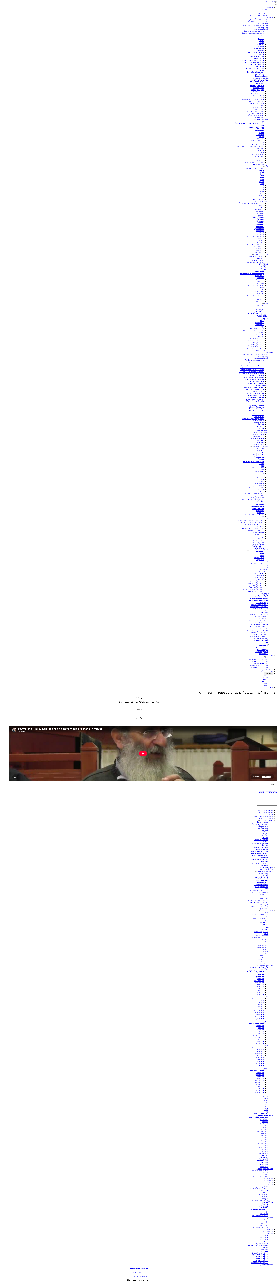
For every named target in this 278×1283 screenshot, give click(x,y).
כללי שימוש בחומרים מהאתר (258, 15)
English (265, 679)
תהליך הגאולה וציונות (257, 94)
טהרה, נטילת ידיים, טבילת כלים (257, 630)
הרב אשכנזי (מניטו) (262, 350)
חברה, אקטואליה (258, 92)
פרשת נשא (260, 1051)
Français (265, 677)
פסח (262, 125)
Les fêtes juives (259, 37)
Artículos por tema (257, 434)
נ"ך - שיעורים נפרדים (257, 199)
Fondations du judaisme (256, 52)
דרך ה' (262, 307)
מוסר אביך (260, 332)
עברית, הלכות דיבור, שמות (259, 605)
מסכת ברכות (260, 211)
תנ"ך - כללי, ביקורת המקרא (255, 168)
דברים (262, 178)
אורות (262, 321)
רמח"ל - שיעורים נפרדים (256, 313)
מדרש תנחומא (259, 209)
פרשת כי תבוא (259, 1084)
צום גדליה (261, 150)
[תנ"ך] (264, 166)
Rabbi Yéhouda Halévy (256, 64)
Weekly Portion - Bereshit (255, 393)
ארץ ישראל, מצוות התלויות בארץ (253, 99)
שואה (262, 97)
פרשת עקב (260, 1077)
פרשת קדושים (259, 1037)
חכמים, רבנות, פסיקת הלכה (259, 607)
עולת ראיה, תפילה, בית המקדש (253, 330)
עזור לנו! (265, 11)
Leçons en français (262, 29)
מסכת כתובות (259, 233)
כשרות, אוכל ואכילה (261, 628)
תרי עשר (261, 193)
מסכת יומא (260, 219)
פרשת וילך (260, 1088)
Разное (261, 428)
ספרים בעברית (263, 646)
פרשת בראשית (259, 973)
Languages (268, 673)
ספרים (271, 644)
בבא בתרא (260, 242)
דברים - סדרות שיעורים (256, 1071)
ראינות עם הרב (259, 471)
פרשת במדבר (259, 1049)
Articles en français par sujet (254, 360)
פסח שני (261, 133)
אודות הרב (269, 656)
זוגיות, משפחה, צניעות (257, 103)
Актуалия (260, 424)
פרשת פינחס (260, 1063)
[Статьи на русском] (254, 413)
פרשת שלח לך (259, 1055)
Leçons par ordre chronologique (253, 33)
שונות (262, 473)
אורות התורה (259, 325)
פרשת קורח (260, 1057)
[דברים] (263, 1069)
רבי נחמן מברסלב (262, 315)
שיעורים (270, 17)
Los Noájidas (259, 442)
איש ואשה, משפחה (257, 468)
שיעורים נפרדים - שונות (260, 80)
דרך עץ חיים (260, 311)
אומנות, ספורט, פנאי (257, 113)
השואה (261, 464)
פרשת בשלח (260, 1006)
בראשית (261, 170)
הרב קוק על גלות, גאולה (256, 587)
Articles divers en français (255, 383)
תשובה (262, 452)
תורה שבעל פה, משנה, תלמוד (258, 550)
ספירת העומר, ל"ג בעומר (256, 127)
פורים (262, 517)
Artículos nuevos (258, 436)
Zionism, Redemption (256, 407)
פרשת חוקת (260, 1059)
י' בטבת (261, 158)
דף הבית (270, 7)
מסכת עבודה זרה (258, 246)
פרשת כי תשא (259, 1016)
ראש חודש (260, 477)
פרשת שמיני (260, 1030)
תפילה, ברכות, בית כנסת (260, 609)
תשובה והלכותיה (258, 88)
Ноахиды (260, 426)
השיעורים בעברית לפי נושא (259, 19)
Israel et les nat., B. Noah (259, 853)
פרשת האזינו (260, 1090)
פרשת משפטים (259, 1010)
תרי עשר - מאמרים (257, 546)
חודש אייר (260, 129)
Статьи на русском (261, 413)
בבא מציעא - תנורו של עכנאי (254, 240)
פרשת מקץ (260, 990)
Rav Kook (260, 70)
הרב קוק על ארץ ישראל (256, 346)
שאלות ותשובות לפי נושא (260, 597)
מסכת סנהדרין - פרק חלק (255, 244)
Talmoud (261, 50)
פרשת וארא (260, 1002)
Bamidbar (260, 45)
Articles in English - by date (254, 389)
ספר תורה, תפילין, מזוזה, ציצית (254, 109)
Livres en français (262, 648)
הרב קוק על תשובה (257, 342)
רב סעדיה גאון (263, 266)
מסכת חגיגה (260, 231)
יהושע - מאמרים (258, 532)
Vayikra (261, 43)
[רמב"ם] (263, 270)
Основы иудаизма (257, 423)
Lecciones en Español (260, 78)
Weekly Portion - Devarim (255, 401)
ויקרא (262, 174)
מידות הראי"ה (259, 577)
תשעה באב (260, 495)
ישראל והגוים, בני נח (257, 95)
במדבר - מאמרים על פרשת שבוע (253, 528)
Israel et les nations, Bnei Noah (253, 62)
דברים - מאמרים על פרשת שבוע (253, 530)
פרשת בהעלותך (259, 1053)
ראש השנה (260, 148)
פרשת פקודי (260, 1020)
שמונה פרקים (259, 272)
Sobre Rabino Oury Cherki (259, 665)
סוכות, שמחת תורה (257, 507)
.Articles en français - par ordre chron (251, 362)
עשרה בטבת (260, 511)
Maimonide (260, 66)
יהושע (262, 180)
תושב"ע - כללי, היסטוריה (255, 256)
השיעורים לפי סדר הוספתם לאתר (257, 21)
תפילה (266, 562)
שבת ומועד (264, 611)
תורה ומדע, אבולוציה (257, 86)
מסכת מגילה (260, 227)
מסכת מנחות (260, 250)
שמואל (262, 184)
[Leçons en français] (255, 29)
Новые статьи (259, 417)
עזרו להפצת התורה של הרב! (139, 1269)
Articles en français (261, 358)
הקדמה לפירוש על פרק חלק (259, 1188)
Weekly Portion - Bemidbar (254, 399)
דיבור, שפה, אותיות (257, 90)
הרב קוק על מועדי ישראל (255, 340)
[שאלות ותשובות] (261, 593)
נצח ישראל (260, 293)
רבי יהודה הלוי (263, 268)
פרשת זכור (264, 957)
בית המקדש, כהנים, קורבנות (254, 101)
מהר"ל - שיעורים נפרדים (256, 301)
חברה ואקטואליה (258, 454)
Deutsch (265, 685)
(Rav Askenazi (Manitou (255, 72)
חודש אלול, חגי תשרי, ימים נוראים (253, 499)
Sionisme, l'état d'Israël (256, 56)
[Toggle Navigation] (276, 4)
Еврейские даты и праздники (253, 419)
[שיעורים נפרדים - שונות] (252, 80)
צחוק (262, 470)
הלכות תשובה (259, 280)
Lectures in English (261, 76)
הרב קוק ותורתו (263, 571)
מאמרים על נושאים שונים (260, 446)
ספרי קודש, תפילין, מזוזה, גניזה (258, 632)
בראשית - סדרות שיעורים (255, 971)
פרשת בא (261, 1004)
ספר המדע (260, 278)
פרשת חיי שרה (259, 981)
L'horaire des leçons (257, 35)
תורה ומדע (260, 450)
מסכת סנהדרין (263, 1159)
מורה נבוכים (260, 283)
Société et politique (257, 58)
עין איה (261, 327)
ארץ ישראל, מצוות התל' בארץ (258, 891)
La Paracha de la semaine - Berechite (251, 366)
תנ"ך (266, 166)
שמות (262, 172)
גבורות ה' (261, 289)
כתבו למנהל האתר (139, 1272)
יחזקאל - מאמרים (258, 544)
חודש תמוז (260, 139)
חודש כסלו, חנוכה (258, 156)
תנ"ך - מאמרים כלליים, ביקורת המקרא (251, 520)
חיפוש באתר (264, 9)
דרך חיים (261, 297)
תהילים (261, 195)
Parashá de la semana (257, 438)
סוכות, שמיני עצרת (258, 154)
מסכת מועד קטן (259, 229)
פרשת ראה (260, 1079)
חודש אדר (265, 953)
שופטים (261, 182)
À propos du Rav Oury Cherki (257, 659)
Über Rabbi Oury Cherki (259, 667)
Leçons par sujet (262, 822)
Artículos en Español (261, 432)
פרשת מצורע (260, 1034)
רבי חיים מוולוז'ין (263, 317)
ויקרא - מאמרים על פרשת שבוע (253, 526)
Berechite (261, 39)
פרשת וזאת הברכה (258, 1092)
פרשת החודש (264, 963)
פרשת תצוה (260, 1014)
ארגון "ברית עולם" (267, 671)
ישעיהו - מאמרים (258, 540)
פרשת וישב (260, 988)
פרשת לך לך (260, 977)
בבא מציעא (264, 1155)
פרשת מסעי (260, 1067)
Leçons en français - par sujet (254, 31)
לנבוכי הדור (260, 336)
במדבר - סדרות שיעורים (256, 1047)
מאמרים (270, 352)
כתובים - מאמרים (258, 548)
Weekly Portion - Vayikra (255, 397)
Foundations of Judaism (256, 405)
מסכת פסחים (259, 215)
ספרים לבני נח (263, 654)
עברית (266, 675)
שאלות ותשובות (267, 593)
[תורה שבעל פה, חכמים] (252, 254)
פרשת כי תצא (259, 1082)
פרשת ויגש (260, 992)
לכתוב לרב (269, 669)
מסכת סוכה (260, 221)
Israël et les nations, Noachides (253, 377)
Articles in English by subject (254, 387)
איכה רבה (261, 207)
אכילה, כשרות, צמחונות (256, 107)
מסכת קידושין (259, 238)
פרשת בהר (260, 1041)
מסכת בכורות (259, 252)
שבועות (261, 137)
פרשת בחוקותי (259, 1043)
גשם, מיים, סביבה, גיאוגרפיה (254, 111)
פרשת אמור (260, 1039)
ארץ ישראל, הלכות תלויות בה (258, 614)
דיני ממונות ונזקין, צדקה (260, 634)
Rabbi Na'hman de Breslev (255, 68)
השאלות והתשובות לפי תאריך (258, 599)
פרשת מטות (260, 1065)
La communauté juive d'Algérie (253, 379)
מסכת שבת (260, 213)
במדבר (262, 176)
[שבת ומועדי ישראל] (255, 119)
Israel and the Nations (256, 409)
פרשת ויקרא (260, 1026)
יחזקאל (261, 191)
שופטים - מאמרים (258, 534)
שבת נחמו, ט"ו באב (257, 144)
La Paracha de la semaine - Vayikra (252, 370)
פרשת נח (261, 975)
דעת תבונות (260, 309)
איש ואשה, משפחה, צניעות (259, 624)
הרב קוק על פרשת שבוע (256, 338)
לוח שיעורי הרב (263, 23)
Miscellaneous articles (256, 411)
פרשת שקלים (264, 955)
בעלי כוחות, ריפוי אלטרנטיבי (259, 636)
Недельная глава (258, 421)
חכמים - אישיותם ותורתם (255, 262)
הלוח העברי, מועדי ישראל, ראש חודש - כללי (249, 123)
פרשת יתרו (260, 1008)
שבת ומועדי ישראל (262, 119)
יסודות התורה (259, 448)
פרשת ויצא (260, 985)
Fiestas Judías (259, 440)
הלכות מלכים (259, 282)
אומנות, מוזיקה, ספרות (261, 640)
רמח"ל (266, 303)
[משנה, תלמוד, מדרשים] (257, 1116)
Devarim (261, 47)
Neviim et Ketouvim (257, 49)
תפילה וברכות (263, 264)
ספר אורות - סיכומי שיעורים (255, 573)
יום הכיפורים (260, 152)
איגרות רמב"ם (259, 276)
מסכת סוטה (260, 235)
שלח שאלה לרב (263, 595)
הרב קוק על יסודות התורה (255, 583)
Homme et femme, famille (259, 851)
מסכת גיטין (264, 1151)
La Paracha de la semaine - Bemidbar (251, 372)
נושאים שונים (259, 117)
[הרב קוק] (262, 319)
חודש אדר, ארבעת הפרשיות (254, 515)
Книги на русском (261, 652)
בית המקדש (260, 458)
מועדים (266, 475)
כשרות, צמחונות (263, 898)
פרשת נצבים (260, 1086)
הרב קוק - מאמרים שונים (256, 591)
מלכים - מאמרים (258, 538)
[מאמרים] (266, 352)
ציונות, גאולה (264, 612)
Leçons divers (259, 74)
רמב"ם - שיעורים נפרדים (256, 285)
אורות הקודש (259, 323)
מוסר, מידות (260, 84)
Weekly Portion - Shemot (255, 395)
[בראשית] (262, 969)
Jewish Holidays (258, 391)
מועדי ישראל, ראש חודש (260, 914)
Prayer (262, 403)
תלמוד (262, 554)
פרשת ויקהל (260, 1018)
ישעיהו (262, 188)
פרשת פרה (264, 961)
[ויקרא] (264, 1022)
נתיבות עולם (260, 299)
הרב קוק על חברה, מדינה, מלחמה (253, 589)
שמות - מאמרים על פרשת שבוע (253, 524)
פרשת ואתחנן (259, 1075)
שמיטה (261, 460)
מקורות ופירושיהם (262, 603)
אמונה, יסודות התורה (257, 82)
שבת (262, 121)
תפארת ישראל (259, 291)
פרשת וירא (260, 979)
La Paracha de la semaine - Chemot (252, 368)
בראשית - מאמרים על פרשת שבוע (252, 522)
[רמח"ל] (263, 303)
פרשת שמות (260, 1000)
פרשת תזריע (260, 1032)
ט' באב (261, 142)
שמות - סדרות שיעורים (256, 998)
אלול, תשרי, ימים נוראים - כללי (258, 938)
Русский (265, 681)
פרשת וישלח (260, 987)
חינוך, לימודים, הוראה (261, 622)
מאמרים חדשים (263, 356)
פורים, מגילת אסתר (257, 164)
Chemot (261, 41)
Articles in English (262, 385)
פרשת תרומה (259, 1012)
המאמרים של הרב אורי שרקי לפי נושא (255, 354)
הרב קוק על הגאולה (257, 344)
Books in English (262, 650)
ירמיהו (262, 189)
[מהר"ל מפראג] (263, 1202)
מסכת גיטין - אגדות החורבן (255, 236)
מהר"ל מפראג (263, 287)
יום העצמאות (259, 131)
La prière (261, 54)
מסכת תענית (260, 225)
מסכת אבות (260, 248)
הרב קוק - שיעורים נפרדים (255, 348)
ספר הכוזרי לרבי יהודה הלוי (259, 564)
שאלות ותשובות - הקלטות (255, 115)
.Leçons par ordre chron (260, 824)
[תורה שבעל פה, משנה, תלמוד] (248, 550)
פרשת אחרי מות (258, 1035)
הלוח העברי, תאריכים (261, 638)
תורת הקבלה (260, 560)
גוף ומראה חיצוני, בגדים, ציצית (258, 626)
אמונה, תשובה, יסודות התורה (258, 601)
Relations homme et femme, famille (252, 60)
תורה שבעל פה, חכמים (260, 254)
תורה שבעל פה (259, 558)
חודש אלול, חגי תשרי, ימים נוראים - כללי (250, 146)
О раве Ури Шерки (261, 663)
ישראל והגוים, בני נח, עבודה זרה (253, 462)
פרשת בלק (260, 1061)
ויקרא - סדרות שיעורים (256, 1024)
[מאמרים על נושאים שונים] (251, 446)
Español (265, 683)
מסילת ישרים (259, 305)
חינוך (262, 105)
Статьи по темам (258, 415)
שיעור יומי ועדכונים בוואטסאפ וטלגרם (255, 25)
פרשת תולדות (259, 983)
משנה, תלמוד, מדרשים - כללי (258, 1118)
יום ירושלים (260, 135)
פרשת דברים (260, 1073)
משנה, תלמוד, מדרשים (260, 201)
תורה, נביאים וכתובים (265, 965)
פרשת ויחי (260, 994)
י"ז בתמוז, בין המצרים (257, 141)
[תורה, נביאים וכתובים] (257, 965)
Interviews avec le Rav (256, 381)
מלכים (262, 186)
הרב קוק (265, 319)
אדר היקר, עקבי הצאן (257, 329)
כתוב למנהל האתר (262, 13)
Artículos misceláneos (256, 444)
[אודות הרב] (265, 656)
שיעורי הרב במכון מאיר (260, 27)
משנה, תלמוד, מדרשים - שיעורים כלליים (250, 203)
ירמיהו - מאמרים (258, 542)
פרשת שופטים (259, 1081)
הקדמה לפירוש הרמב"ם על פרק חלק (252, 274)
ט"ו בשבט (260, 160)
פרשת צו (261, 1028)
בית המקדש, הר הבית (261, 616)
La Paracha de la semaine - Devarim (251, 374)
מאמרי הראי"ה (259, 334)
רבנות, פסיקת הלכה (257, 260)
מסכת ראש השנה (258, 217)
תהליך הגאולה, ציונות (257, 456)
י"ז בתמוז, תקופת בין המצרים (254, 493)
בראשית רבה (259, 205)
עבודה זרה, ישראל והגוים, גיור (258, 620)
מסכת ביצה (260, 223)
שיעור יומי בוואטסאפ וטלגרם (263, 816)
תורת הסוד (260, 258)
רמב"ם (266, 270)
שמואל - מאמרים (258, 536)
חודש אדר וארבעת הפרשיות (254, 162)
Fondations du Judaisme (256, 376)
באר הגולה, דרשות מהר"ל (255, 295)
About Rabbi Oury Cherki (259, 661)
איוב (262, 197)
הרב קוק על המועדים (257, 581)
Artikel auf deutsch (261, 430)
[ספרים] (268, 644)
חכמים (262, 556)
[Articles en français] (254, 358)
